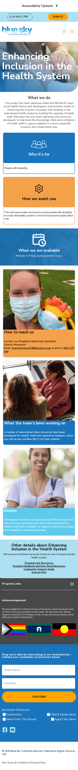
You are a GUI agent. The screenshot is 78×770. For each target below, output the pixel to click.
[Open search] (64, 31)
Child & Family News (63, 714)
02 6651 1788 (20, 16)
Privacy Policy (38, 762)
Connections (13, 714)
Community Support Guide (39, 569)
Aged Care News (65, 719)
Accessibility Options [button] (37, 6)
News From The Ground (21, 719)
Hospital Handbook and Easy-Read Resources (39, 566)
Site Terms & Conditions (15, 762)
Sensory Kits (39, 572)
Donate (58, 16)
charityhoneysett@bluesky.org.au (31, 348)
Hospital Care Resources (39, 563)
